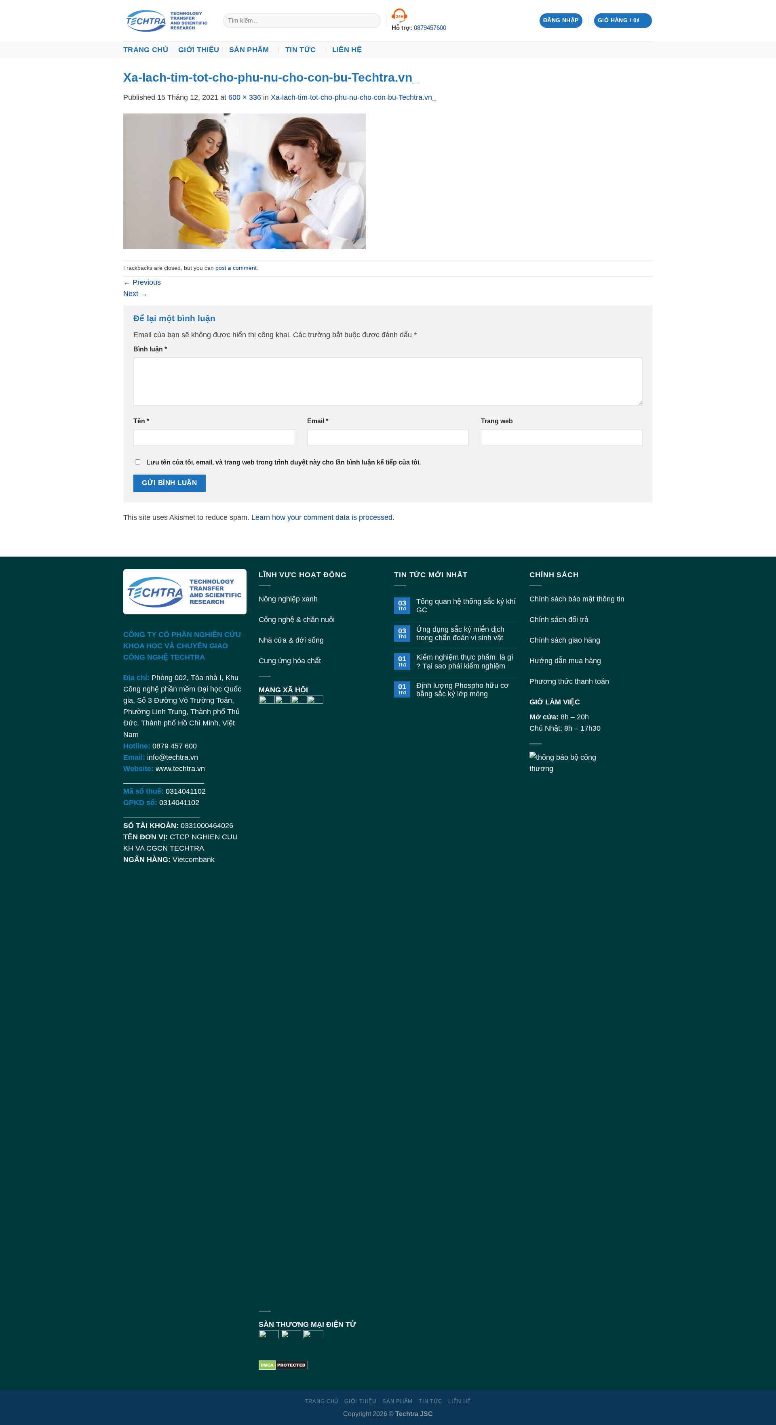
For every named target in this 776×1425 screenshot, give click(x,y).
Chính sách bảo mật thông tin (576, 599)
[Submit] (372, 20)
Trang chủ (145, 50)
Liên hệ (347, 50)
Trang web (497, 421)
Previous (142, 282)
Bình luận (150, 349)
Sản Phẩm (249, 50)
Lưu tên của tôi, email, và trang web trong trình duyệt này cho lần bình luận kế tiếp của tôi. (283, 462)
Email (317, 421)
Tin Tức (300, 50)
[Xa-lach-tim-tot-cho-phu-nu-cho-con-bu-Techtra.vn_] (244, 181)
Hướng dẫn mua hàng (565, 661)
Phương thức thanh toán (569, 681)
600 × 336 (244, 97)
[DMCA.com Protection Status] (283, 1364)
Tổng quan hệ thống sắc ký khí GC (466, 605)
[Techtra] (167, 20)
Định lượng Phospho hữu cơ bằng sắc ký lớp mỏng (462, 689)
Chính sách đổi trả (558, 620)
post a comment (236, 268)
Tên (141, 421)
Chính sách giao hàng (564, 640)
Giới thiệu (198, 50)
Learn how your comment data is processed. (322, 517)
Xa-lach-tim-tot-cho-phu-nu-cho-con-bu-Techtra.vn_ (353, 97)
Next (135, 294)
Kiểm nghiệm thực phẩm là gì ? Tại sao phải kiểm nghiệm (464, 661)
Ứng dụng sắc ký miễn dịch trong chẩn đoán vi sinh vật (460, 633)
